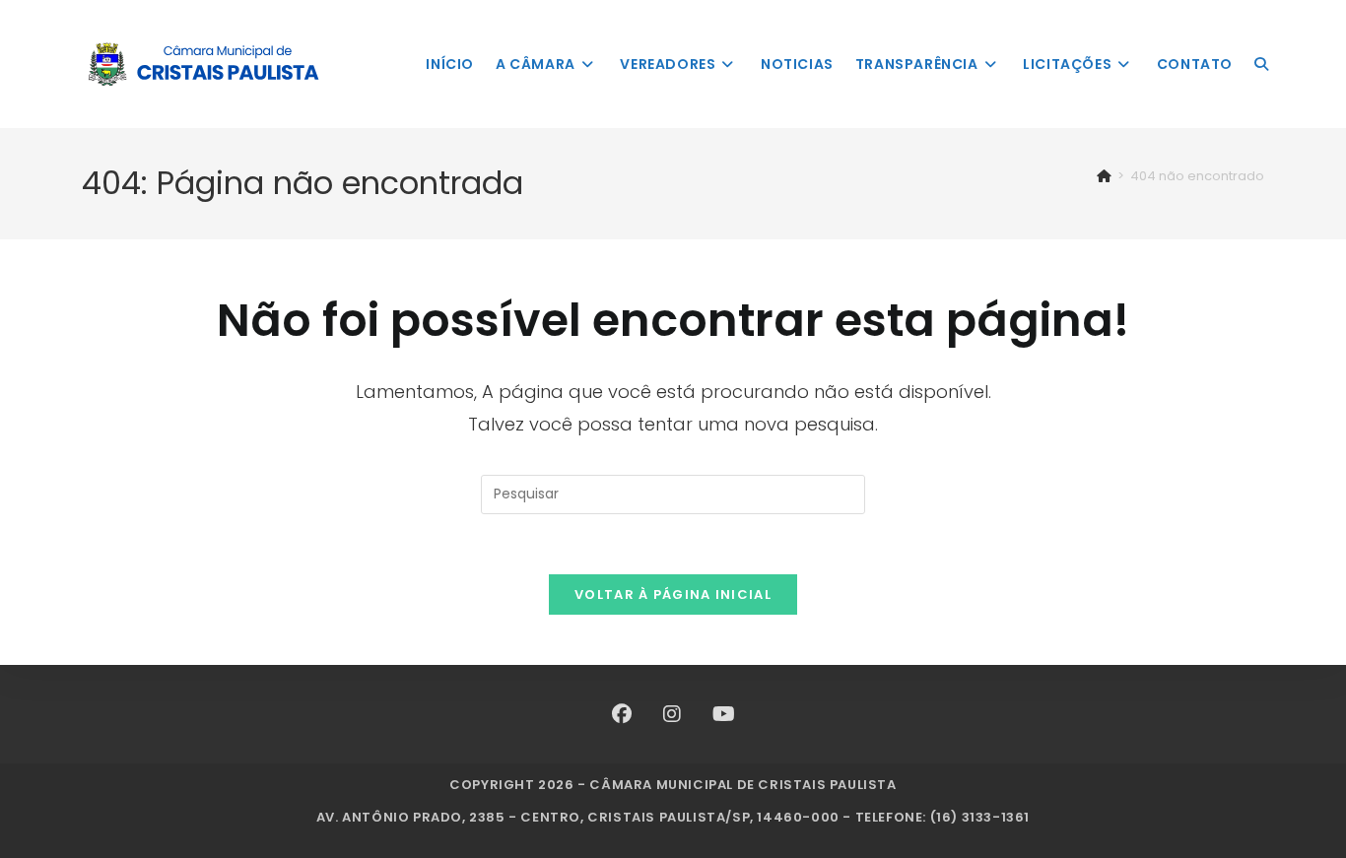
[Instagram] (672, 714)
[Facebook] (621, 714)
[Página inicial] (1104, 175)
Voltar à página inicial (673, 594)
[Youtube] (724, 714)
